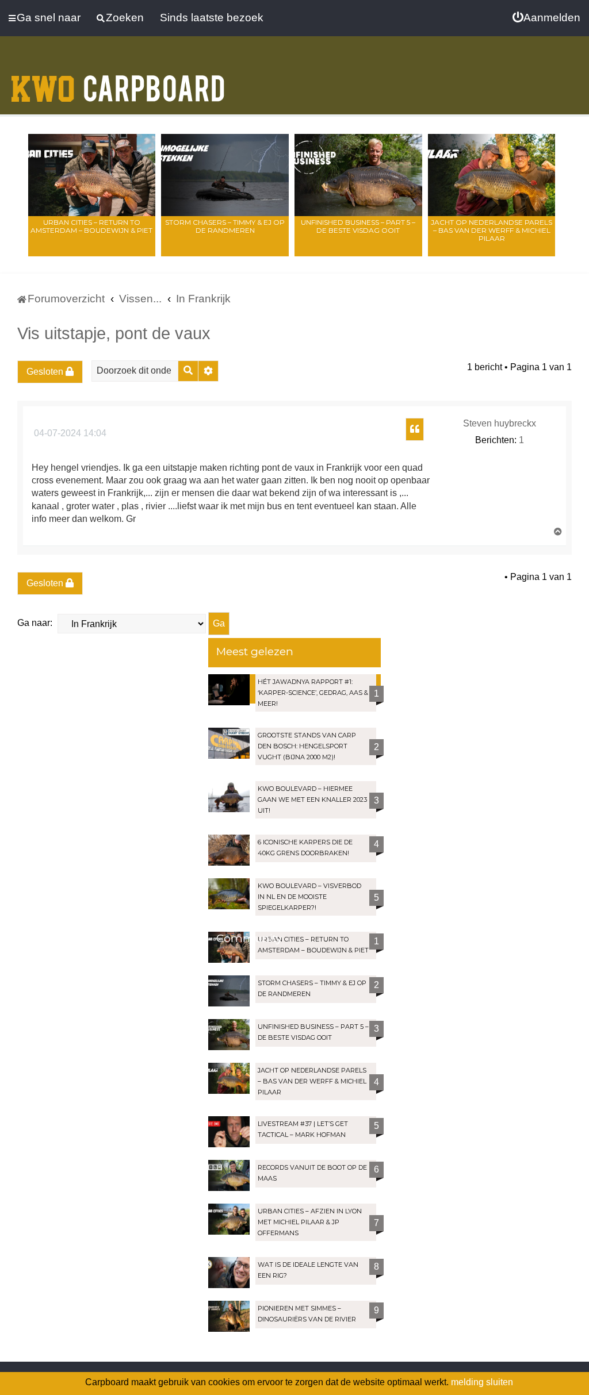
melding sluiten (482, 1382)
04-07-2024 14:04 (69, 433)
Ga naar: (34, 623)
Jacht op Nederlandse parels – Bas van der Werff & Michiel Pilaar (491, 230)
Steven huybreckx (499, 423)
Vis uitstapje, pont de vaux (114, 333)
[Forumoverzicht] (118, 82)
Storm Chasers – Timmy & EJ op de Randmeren (225, 226)
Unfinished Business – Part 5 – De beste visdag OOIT (358, 226)
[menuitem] (546, 18)
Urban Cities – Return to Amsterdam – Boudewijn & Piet (91, 226)
